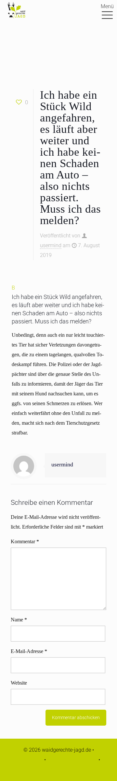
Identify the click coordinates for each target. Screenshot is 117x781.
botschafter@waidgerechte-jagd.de (58, 769)
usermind (50, 245)
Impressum (30, 760)
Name (19, 619)
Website (19, 683)
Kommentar (25, 541)
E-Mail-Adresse (29, 651)
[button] (58, 304)
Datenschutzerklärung (72, 760)
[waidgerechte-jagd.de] (16, 10)
